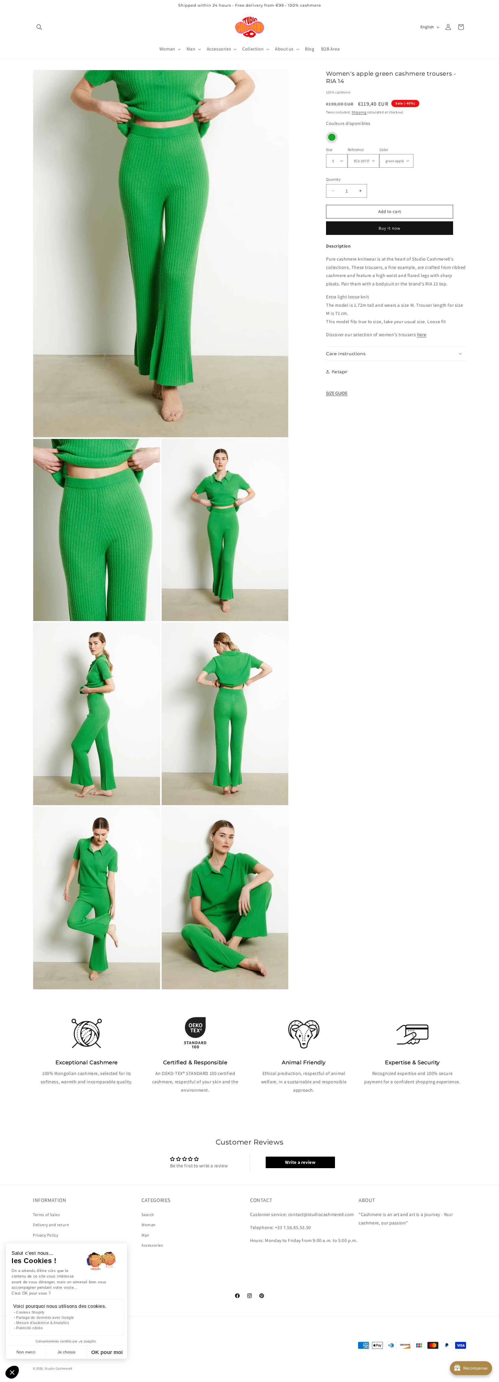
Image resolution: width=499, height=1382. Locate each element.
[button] (39, 27)
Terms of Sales (46, 1215)
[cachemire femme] (249, 27)
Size (329, 149)
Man (145, 1235)
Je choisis (66, 1352)
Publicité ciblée (29, 1328)
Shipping (359, 112)
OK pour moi (107, 1352)
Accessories (152, 1245)
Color (383, 149)
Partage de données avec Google (45, 1318)
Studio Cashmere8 (58, 1369)
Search (147, 1215)
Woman (148, 1225)
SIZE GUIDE (336, 393)
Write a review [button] (300, 1162)
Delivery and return (51, 1225)
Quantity (333, 179)
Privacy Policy (45, 1235)
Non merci (25, 1352)
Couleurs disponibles (348, 123)
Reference (356, 149)
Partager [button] (340, 371)
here (421, 335)
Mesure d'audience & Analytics (42, 1323)
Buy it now (390, 228)
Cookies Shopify (30, 1312)
